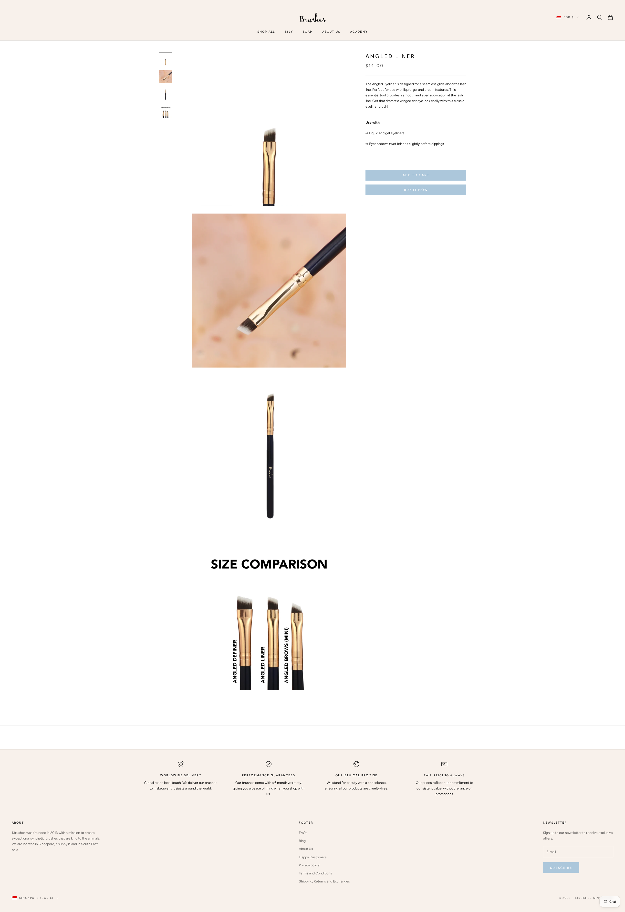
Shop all (266, 31)
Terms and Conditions (315, 873)
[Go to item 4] (165, 112)
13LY (289, 31)
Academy (359, 31)
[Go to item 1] (165, 59)
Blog (302, 841)
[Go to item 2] (165, 76)
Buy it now (416, 190)
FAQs (303, 833)
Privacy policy (309, 865)
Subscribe (561, 868)
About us (331, 31)
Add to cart (416, 175)
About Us (306, 849)
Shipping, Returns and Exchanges (324, 881)
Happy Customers (313, 857)
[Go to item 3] (165, 94)
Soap (307, 31)
